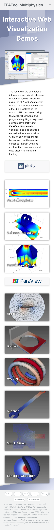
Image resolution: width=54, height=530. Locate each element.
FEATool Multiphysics (23, 5)
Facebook (35, 494)
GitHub (26, 494)
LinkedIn (17, 494)
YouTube (8, 494)
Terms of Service (34, 499)
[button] (50, 5)
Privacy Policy (19, 499)
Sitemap (44, 494)
